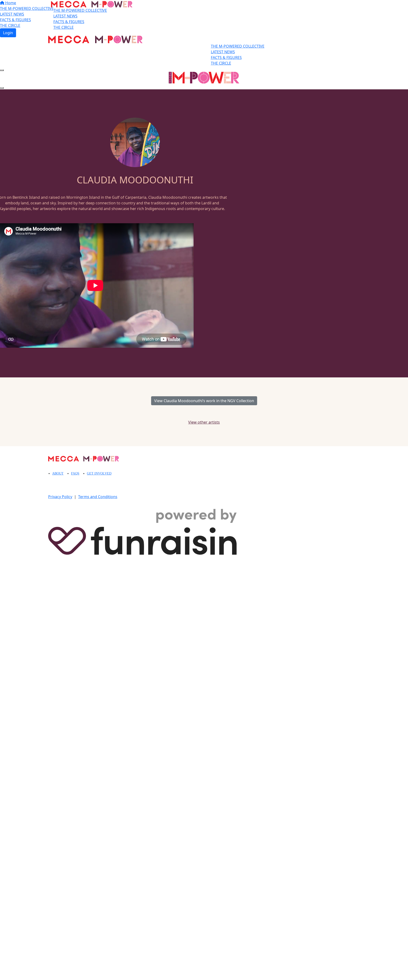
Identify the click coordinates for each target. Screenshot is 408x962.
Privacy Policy (60, 496)
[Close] (2, 88)
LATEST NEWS (65, 16)
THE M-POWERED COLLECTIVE (80, 10)
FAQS (75, 473)
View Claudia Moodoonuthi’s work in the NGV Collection (204, 400)
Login (8, 32)
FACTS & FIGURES (68, 21)
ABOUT (58, 473)
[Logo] (91, 4)
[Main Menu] (2, 70)
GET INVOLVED (99, 473)
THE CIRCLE (63, 27)
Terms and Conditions (97, 496)
